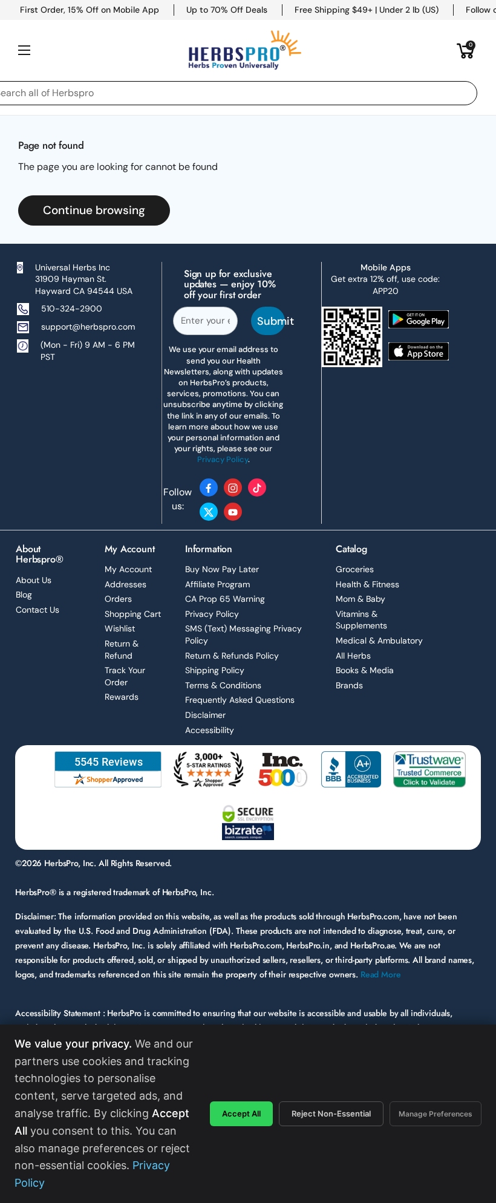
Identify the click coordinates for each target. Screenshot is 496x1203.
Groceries (355, 569)
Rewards (122, 696)
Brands (349, 685)
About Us (33, 580)
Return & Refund (122, 649)
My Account (128, 569)
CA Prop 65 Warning (225, 598)
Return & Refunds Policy (232, 655)
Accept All (241, 1113)
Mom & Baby (360, 598)
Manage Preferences (435, 1113)
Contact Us (37, 609)
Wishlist (120, 628)
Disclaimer (205, 714)
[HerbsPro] (245, 50)
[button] (466, 50)
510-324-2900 (71, 308)
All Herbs (353, 655)
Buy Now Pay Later (222, 569)
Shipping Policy (214, 670)
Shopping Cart (133, 613)
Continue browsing (94, 210)
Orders (118, 598)
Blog (24, 594)
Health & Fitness (367, 584)
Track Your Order (125, 676)
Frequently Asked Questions (240, 699)
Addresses (125, 584)
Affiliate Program (217, 584)
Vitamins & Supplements (361, 619)
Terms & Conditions (223, 685)
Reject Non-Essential (331, 1113)
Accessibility (209, 730)
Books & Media (365, 670)
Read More (381, 974)
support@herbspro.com (88, 326)
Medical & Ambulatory (379, 640)
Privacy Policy (212, 613)
